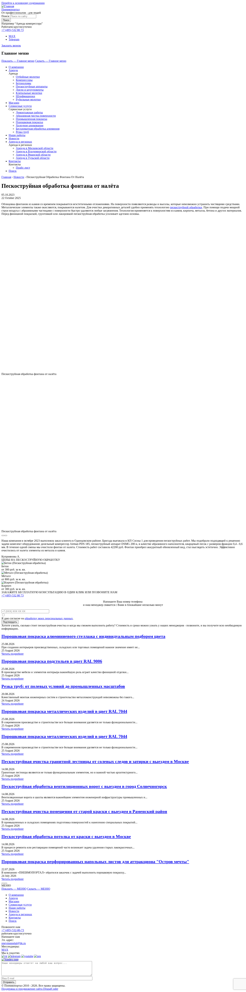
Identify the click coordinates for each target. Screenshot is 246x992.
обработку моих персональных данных (49, 618)
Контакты (15, 161)
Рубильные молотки (28, 99)
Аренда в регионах (20, 141)
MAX (12, 36)
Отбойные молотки (28, 76)
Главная (6, 177)
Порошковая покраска (29, 122)
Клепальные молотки (29, 93)
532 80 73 (12, 30)
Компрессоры (24, 80)
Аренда (13, 70)
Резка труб (22, 131)
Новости (14, 138)
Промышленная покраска (31, 118)
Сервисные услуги (20, 105)
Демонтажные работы (29, 112)
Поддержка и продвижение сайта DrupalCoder (29, 988)
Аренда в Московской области (34, 148)
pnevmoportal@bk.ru (13, 943)
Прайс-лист (23, 167)
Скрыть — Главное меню (50, 60)
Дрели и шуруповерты (30, 89)
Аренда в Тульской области (33, 157)
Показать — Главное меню (17, 60)
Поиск (5, 16)
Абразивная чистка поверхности (36, 115)
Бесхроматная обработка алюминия (37, 128)
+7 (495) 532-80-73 (12, 930)
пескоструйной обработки (186, 207)
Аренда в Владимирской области (36, 151)
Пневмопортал (10, 9)
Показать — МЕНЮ (13, 888)
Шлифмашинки (25, 96)
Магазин (14, 102)
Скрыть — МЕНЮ (38, 888)
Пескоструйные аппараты (32, 86)
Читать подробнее (12, 653)
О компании (16, 67)
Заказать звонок (11, 45)
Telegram (14, 39)
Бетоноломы (23, 83)
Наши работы (17, 135)
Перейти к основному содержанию (23, 3)
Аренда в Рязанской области (33, 154)
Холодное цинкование (29, 125)
